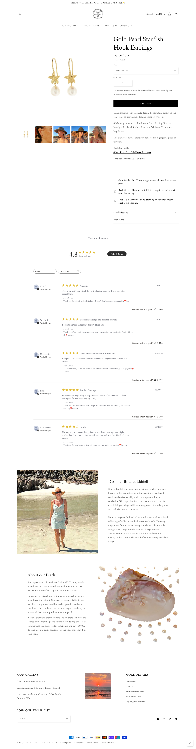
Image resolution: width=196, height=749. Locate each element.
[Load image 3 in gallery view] (61, 134)
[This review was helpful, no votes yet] (155, 309)
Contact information (108, 743)
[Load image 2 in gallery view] (43, 134)
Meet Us (129, 686)
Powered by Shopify (51, 743)
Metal (115, 65)
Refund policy (65, 743)
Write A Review (117, 254)
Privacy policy (78, 743)
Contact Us (131, 681)
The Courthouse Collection (33, 743)
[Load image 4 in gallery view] (79, 134)
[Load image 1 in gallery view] (25, 134)
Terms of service (92, 743)
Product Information (135, 691)
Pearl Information (133, 696)
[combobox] (45, 271)
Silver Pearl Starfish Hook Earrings (132, 152)
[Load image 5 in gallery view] (97, 134)
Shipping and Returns (135, 701)
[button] (20, 14)
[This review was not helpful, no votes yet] (160, 309)
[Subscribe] (67, 718)
